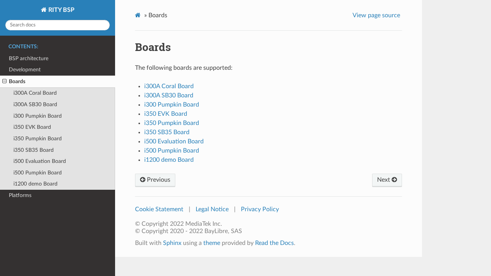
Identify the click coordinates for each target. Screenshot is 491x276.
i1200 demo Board (35, 184)
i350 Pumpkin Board (37, 138)
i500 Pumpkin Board (37, 173)
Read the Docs (274, 243)
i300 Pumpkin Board (37, 116)
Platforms (20, 195)
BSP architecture (28, 58)
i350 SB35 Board (33, 150)
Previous (157, 180)
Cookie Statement (159, 209)
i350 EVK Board (32, 127)
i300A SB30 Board (35, 104)
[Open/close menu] (4, 81)
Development (25, 69)
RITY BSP (60, 10)
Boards (17, 81)
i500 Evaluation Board (39, 161)
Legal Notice (212, 209)
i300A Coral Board (35, 93)
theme (211, 243)
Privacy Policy (260, 209)
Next (384, 180)
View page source (376, 15)
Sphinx (172, 243)
